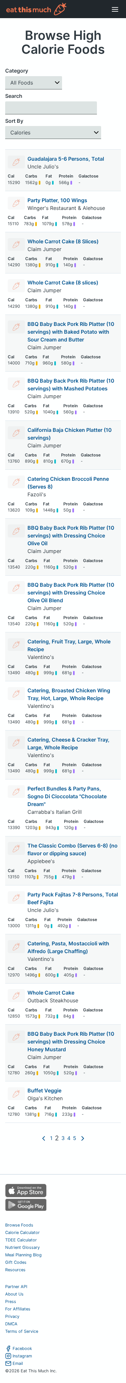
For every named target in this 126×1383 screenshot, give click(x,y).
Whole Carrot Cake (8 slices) (62, 282)
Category (16, 70)
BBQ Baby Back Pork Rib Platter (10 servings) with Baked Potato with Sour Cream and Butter (70, 332)
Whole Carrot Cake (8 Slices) (63, 241)
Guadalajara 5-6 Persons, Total (65, 159)
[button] (33, 82)
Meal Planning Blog (23, 1254)
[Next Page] (83, 1138)
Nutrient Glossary (22, 1247)
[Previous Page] (43, 1138)
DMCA (11, 1323)
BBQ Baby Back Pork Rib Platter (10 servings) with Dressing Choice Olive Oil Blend (70, 593)
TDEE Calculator (21, 1240)
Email (18, 1363)
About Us (14, 1294)
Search (13, 96)
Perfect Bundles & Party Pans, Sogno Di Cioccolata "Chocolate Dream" (67, 796)
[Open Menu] (115, 9)
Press (10, 1301)
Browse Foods (19, 1225)
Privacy (12, 1316)
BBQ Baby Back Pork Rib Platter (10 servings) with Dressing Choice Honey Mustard (70, 1042)
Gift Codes (15, 1262)
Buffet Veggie (44, 1090)
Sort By (14, 121)
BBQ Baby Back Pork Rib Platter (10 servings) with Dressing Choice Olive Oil (70, 535)
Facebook (22, 1348)
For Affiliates (17, 1309)
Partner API (16, 1286)
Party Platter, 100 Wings (57, 200)
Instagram (22, 1356)
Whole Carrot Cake (50, 992)
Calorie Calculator (22, 1232)
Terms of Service (21, 1331)
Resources (15, 1269)
